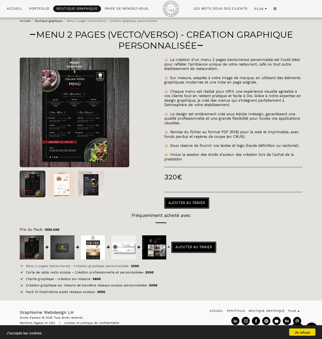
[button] (275, 8)
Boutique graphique (48, 21)
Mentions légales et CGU (37, 323)
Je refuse (302, 332)
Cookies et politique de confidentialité (91, 323)
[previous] (27, 112)
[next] (122, 112)
